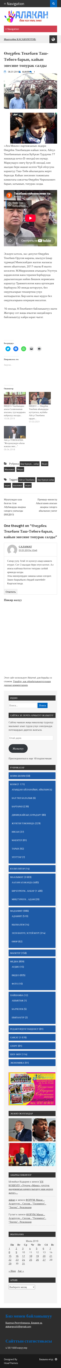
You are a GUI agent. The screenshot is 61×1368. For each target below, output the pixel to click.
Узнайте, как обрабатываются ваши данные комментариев (27, 683)
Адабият (17, 916)
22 (10, 1260)
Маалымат (9, 469)
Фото (15, 983)
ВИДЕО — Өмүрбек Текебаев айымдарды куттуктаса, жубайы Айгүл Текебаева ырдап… (38, 412)
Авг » (21, 1271)
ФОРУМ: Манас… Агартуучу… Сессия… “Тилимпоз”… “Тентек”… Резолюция (27, 1203)
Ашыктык (17, 1000)
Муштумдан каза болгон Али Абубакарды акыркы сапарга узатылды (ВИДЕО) (15, 507)
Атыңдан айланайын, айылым (30, 789)
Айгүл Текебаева (27, 479)
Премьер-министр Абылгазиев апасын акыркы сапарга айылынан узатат (46, 505)
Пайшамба (16, 995)
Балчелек (17, 1009)
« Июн (12, 1271)
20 (44, 1256)
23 (17, 1260)
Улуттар (17, 857)
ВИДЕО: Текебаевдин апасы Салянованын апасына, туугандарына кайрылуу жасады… (14, 410)
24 (23, 1260)
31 (23, 1263)
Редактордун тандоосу (24, 1029)
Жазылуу (18, 748)
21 (50, 1256)
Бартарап (17, 806)
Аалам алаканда (22, 882)
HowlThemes (11, 1363)
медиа (28, 485)
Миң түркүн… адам (23, 899)
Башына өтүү (46, 1359)
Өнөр (15, 941)
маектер (17, 840)
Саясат (14, 1037)
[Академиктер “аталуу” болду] (20, 1130)
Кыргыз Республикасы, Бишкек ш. (23, 1323)
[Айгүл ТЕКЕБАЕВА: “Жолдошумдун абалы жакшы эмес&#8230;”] (15, 432)
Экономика (17, 1062)
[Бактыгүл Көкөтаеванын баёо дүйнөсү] (44, 1155)
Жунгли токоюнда (23, 823)
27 (44, 1260)
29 (10, 1263)
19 (37, 1256)
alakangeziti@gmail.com (18, 1326)
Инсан (15, 831)
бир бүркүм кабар (46, 479)
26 (37, 1260)
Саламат (25, 547)
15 (10, 1256)
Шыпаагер (18, 1017)
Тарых (15, 848)
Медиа (20, 469)
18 (30, 1256)
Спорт (13, 1045)
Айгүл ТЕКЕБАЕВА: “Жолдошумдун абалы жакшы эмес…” (14, 443)
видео (7, 485)
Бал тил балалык (22, 798)
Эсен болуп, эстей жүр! (25, 933)
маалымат (17, 485)
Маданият (16, 910)
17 (23, 1256)
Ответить (11, 592)
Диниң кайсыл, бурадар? (26, 815)
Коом (13, 784)
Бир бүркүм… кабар (29, 463)
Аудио (15, 966)
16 (17, 1256)
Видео (45, 463)
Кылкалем (18, 924)
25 (30, 1260)
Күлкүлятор (17, 868)
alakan (12, 1200)
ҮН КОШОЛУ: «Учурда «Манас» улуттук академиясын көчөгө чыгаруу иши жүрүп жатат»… (31, 1187)
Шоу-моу (15, 1054)
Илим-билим (17, 775)
